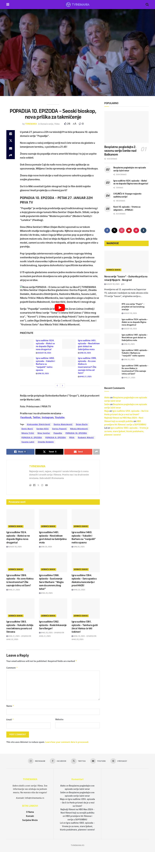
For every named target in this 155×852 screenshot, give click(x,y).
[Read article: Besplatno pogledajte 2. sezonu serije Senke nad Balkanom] (126, 127)
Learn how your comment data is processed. (67, 742)
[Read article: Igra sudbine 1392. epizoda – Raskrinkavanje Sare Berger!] (53, 608)
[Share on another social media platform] (10, 155)
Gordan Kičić (42, 429)
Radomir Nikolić (86, 437)
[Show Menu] (7, 4)
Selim (107, 404)
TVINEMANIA (31, 124)
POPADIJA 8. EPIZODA (31, 437)
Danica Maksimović (63, 424)
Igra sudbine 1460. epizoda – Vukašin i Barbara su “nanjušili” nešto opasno (45, 364)
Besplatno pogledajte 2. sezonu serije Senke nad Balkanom (120, 150)
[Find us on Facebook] (107, 230)
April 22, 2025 (79, 590)
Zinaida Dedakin (46, 442)
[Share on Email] (10, 148)
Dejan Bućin (82, 424)
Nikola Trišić (27, 433)
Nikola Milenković (79, 429)
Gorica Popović (59, 429)
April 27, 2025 (85, 376)
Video (57, 124)
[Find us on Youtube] (129, 230)
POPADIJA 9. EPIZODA (55, 437)
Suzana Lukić (27, 442)
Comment (12, 667)
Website (59, 719)
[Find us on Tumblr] (143, 230)
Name (10, 705)
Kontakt (30, 816)
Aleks (107, 397)
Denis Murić (27, 429)
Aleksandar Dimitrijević (38, 424)
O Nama (30, 812)
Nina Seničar (44, 433)
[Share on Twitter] (10, 141)
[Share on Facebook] (10, 133)
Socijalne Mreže (30, 820)
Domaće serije (46, 124)
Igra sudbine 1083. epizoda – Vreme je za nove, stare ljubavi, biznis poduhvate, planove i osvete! (126, 431)
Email (10, 719)
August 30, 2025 (44, 353)
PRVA (71, 437)
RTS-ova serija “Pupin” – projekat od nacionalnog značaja (133, 307)
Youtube (59, 417)
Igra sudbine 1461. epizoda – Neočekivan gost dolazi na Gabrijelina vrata (135, 338)
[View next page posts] (62, 385)
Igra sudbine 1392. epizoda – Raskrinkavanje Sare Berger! (53, 625)
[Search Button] (147, 4)
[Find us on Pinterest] (136, 230)
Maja (106, 411)
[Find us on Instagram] (122, 230)
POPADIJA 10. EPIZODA (76, 433)
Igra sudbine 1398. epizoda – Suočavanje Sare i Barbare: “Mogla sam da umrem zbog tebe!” (51, 582)
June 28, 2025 (85, 353)
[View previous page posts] (57, 385)
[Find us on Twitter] (114, 230)
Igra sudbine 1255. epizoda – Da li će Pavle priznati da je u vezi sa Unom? (77, 802)
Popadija (58, 433)
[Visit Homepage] (77, 5)
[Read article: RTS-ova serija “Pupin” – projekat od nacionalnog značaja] (111, 308)
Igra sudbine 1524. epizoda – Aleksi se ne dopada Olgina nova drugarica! (135, 322)
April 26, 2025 (46, 593)
